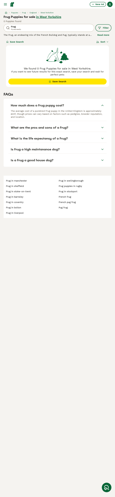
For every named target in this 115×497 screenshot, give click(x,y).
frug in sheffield (15, 186)
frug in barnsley (14, 197)
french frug (65, 197)
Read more (103, 35)
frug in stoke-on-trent (18, 191)
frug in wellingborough (71, 180)
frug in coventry (15, 202)
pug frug (63, 207)
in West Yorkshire (48, 17)
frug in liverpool (15, 213)
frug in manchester (16, 180)
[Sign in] (110, 4)
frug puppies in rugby (70, 186)
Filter (106, 28)
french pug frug (67, 202)
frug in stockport (68, 191)
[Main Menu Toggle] (5, 4)
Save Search (17, 42)
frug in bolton (13, 207)
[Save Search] (106, 487)
